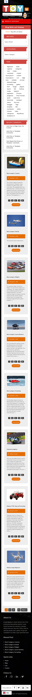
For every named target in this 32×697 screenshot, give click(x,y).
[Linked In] (27, 688)
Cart (6, 665)
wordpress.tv (11, 116)
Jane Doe (9, 131)
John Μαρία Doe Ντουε (13, 141)
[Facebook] (6, 677)
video (16, 111)
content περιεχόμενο (13, 74)
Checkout (12, 16)
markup (21, 89)
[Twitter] (22, 677)
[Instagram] (11, 677)
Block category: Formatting (13, 652)
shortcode (10, 100)
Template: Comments (12, 143)
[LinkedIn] (17, 677)
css (18, 78)
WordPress (20, 113)
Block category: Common (12, 642)
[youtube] (23, 688)
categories (18, 69)
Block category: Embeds (12, 644)
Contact (7, 668)
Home (7, 32)
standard (19, 100)
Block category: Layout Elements (14, 649)
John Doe (9, 126)
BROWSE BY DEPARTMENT (12, 21)
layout (9, 89)
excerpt (22, 80)
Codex (15, 71)
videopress (10, 113)
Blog (6, 663)
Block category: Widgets (12, 647)
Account (6, 16)
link (15, 89)
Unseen (9, 111)
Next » (24, 610)
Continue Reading (16, 204)
